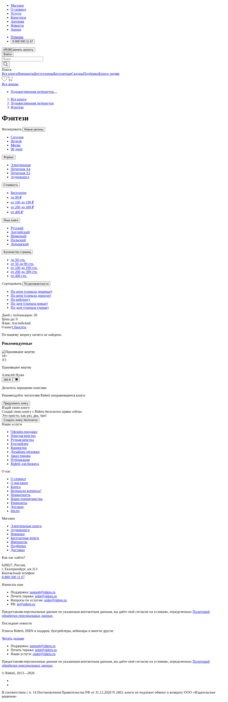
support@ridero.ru (42, 592)
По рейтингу (20, 299)
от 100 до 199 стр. (24, 268)
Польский (18, 240)
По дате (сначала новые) (29, 303)
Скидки (77, 74)
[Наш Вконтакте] (13, 680)
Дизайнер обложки (25, 452)
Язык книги (11, 220)
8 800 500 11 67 (13, 577)
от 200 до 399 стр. (24, 272)
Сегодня (17, 137)
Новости (17, 25)
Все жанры (10, 84)
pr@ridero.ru (26, 604)
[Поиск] (6, 64)
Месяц (15, 145)
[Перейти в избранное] (4, 80)
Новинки (18, 534)
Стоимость (11, 185)
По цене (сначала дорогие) (31, 295)
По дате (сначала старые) (30, 307)
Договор (17, 507)
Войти (8, 54)
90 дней (16, 149)
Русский (17, 228)
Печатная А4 (20, 169)
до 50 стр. (18, 260)
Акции (16, 29)
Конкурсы (18, 17)
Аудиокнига (20, 177)
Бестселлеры (43, 74)
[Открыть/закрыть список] (55, 93)
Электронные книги (26, 526)
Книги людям (109, 74)
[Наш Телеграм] (12, 685)
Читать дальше (13, 638)
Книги (16, 487)
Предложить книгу (16, 403)
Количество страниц (17, 252)
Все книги (10, 74)
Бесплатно (18, 193)
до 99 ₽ (16, 197)
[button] (114, 64)
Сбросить (19, 327)
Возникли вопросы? (26, 491)
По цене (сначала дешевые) (31, 291)
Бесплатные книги (25, 538)
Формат (9, 157)
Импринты (26, 74)
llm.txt (15, 511)
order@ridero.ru (55, 600)
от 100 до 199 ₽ (22, 202)
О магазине (19, 483)
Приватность (21, 495)
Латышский (20, 244)
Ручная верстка (22, 440)
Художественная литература (32, 92)
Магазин (17, 5)
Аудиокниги (20, 530)
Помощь (17, 37)
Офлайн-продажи (24, 432)
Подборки (91, 74)
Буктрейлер (19, 444)
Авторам (17, 21)
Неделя (16, 141)
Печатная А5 (20, 173)
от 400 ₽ (17, 212)
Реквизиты (19, 503)
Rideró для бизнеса (25, 464)
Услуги (16, 13)
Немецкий (18, 236)
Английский (20, 232)
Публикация (20, 460)
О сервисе (18, 9)
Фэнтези (17, 107)
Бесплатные (62, 74)
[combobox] (114, 59)
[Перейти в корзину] (10, 80)
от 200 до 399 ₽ (22, 207)
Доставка (18, 550)
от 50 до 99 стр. (22, 264)
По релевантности (36, 283)
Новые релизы (33, 129)
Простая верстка (23, 436)
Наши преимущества (27, 499)
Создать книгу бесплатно (21, 420)
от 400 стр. (19, 276)
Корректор (19, 448)
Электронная (21, 165)
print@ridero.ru (46, 596)
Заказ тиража (21, 456)
